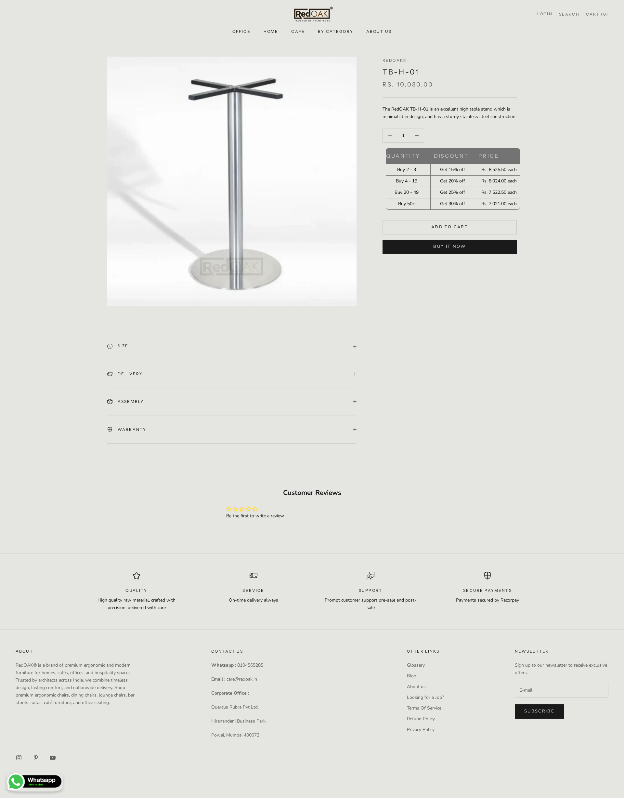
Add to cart (449, 227)
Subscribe (539, 711)
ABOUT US (379, 31)
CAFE (298, 31)
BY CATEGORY (335, 31)
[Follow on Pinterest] (35, 757)
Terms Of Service (424, 708)
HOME (271, 31)
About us (416, 687)
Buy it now (449, 247)
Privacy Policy (421, 729)
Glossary (416, 665)
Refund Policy (421, 719)
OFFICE (241, 31)
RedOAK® (395, 60)
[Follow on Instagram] (19, 757)
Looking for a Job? (425, 697)
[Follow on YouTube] (52, 757)
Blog (411, 676)
